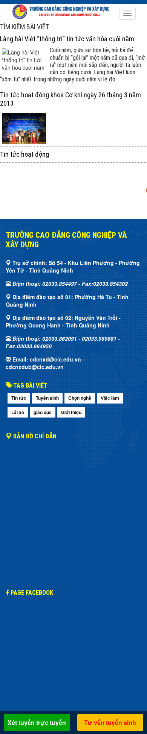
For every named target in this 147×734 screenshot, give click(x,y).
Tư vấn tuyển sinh (110, 722)
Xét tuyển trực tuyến (37, 722)
